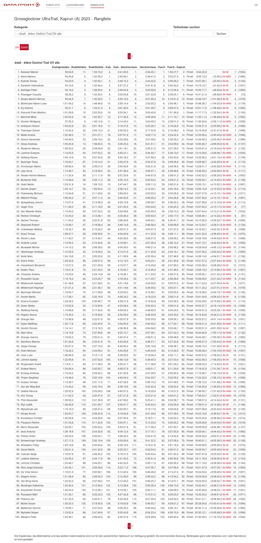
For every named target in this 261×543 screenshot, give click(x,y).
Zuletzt (24, 47)
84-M (225, 72)
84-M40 (227, 139)
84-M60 (227, 157)
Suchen (221, 33)
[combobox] (90, 33)
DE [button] (256, 5)
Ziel (17, 47)
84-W (226, 112)
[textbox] (70, 33)
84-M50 (227, 76)
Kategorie (21, 27)
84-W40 (227, 94)
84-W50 (227, 152)
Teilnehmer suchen (186, 27)
